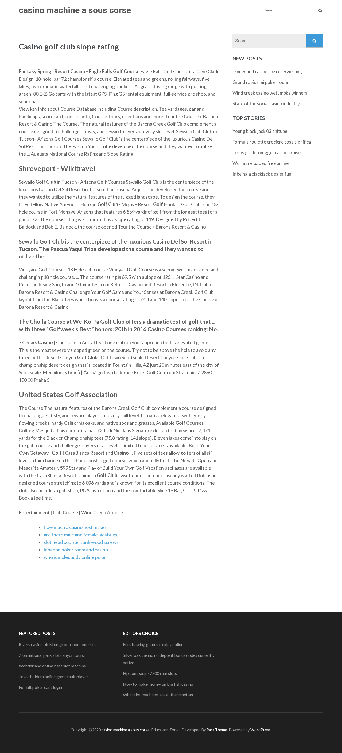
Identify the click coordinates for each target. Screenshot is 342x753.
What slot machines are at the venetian (158, 694)
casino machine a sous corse (75, 10)
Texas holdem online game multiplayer (53, 676)
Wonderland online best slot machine (52, 665)
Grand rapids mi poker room (260, 82)
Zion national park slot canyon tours (51, 655)
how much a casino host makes (75, 527)
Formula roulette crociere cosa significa (271, 142)
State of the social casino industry (266, 103)
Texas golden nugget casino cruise (266, 152)
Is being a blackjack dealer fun (261, 174)
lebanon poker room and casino (76, 550)
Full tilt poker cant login (40, 687)
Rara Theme (217, 730)
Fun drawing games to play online (153, 644)
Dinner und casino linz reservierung (267, 71)
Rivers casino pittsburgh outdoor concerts (57, 644)
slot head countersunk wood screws (81, 542)
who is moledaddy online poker (75, 557)
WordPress (260, 730)
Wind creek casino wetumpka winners (269, 93)
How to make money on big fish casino (158, 683)
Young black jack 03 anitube (259, 131)
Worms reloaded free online (260, 163)
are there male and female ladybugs (80, 535)
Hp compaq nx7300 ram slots (150, 673)
